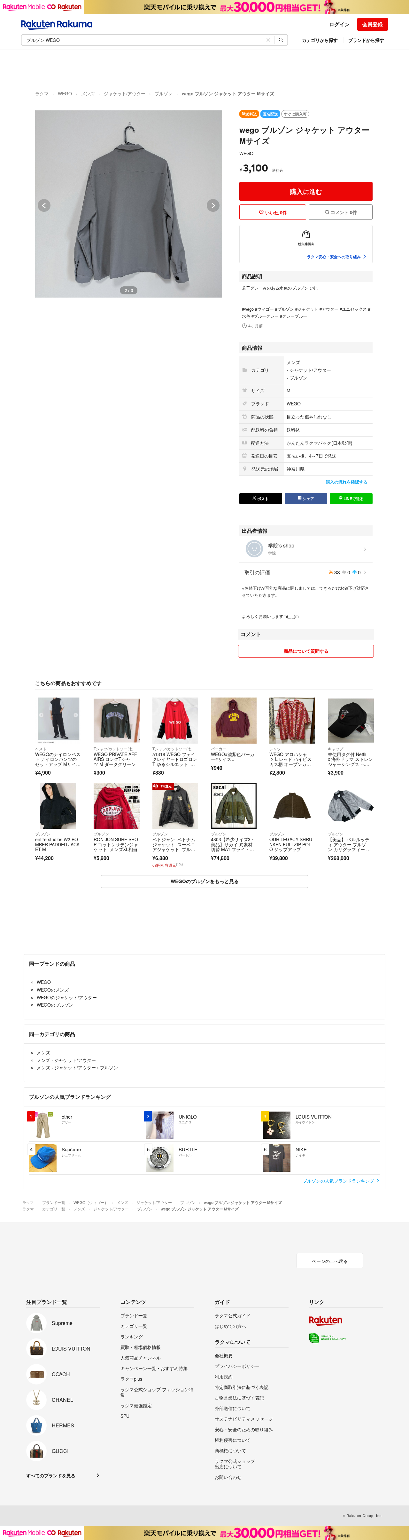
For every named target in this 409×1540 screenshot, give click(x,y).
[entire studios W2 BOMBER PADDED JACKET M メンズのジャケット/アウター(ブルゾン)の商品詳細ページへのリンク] (58, 806)
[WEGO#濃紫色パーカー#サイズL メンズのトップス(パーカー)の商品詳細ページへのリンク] (234, 720)
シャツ (275, 748)
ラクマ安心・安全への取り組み (334, 256)
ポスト (262, 498)
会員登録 (372, 24)
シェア (308, 498)
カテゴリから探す (320, 40)
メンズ (88, 93)
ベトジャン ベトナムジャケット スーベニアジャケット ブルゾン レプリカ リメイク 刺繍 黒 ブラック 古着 (173, 851)
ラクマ (42, 93)
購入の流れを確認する (346, 482)
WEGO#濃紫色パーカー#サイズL (232, 756)
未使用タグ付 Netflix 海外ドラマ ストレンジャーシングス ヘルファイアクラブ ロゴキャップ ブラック (350, 764)
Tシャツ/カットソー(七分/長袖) (116, 748)
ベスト (41, 748)
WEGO (65, 93)
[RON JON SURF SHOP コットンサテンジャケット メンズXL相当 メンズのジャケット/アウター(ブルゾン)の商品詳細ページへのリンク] (116, 806)
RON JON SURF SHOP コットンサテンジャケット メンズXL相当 (116, 844)
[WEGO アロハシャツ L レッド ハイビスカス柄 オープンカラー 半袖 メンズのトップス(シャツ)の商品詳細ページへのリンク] (292, 720)
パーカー (218, 748)
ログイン (339, 24)
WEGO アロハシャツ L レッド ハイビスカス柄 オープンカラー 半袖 (290, 761)
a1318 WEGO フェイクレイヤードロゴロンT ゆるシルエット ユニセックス (174, 761)
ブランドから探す (366, 40)
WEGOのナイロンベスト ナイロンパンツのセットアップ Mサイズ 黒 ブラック (58, 761)
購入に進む (306, 191)
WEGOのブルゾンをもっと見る (205, 881)
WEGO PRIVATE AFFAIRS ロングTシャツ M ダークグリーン (115, 759)
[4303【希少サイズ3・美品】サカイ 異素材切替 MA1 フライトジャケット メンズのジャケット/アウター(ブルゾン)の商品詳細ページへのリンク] (234, 806)
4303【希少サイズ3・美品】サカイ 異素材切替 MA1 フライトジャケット (233, 847)
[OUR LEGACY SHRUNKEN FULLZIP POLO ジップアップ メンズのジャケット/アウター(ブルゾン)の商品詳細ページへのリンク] (292, 806)
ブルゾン (164, 93)
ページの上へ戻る (330, 1261)
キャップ (335, 748)
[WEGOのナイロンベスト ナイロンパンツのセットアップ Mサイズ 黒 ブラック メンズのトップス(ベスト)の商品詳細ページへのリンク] (58, 720)
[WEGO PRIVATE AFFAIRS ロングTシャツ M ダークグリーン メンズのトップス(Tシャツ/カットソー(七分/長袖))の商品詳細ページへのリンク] (116, 720)
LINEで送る (353, 498)
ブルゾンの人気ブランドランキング (339, 1180)
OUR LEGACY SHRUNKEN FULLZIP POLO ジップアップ (290, 844)
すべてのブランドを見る (50, 1475)
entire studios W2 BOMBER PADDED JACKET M (57, 844)
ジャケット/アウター (124, 93)
